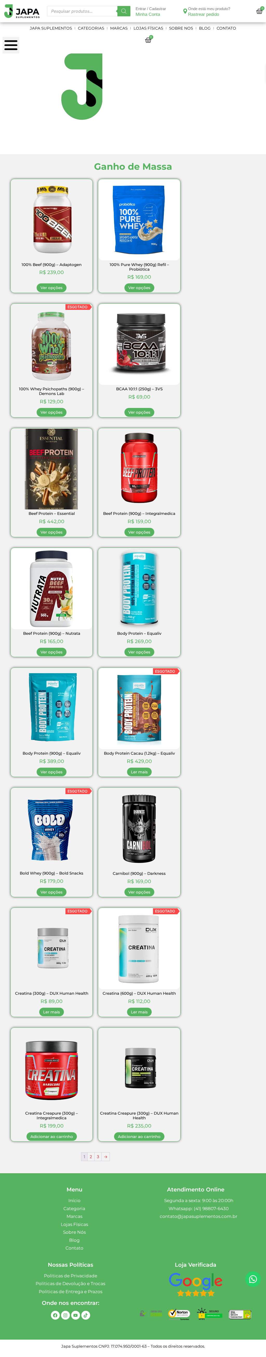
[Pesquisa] (123, 11)
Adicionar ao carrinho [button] (51, 1136)
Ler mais (139, 771)
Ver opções (52, 287)
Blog (205, 28)
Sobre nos (181, 28)
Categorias (91, 28)
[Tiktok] (85, 1315)
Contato (226, 28)
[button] (253, 1279)
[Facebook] (55, 1315)
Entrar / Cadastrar (151, 8)
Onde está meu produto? (209, 8)
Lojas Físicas (148, 28)
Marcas (119, 28)
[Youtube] (75, 1315)
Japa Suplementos (51, 28)
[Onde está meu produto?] (185, 11)
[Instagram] (65, 1315)
